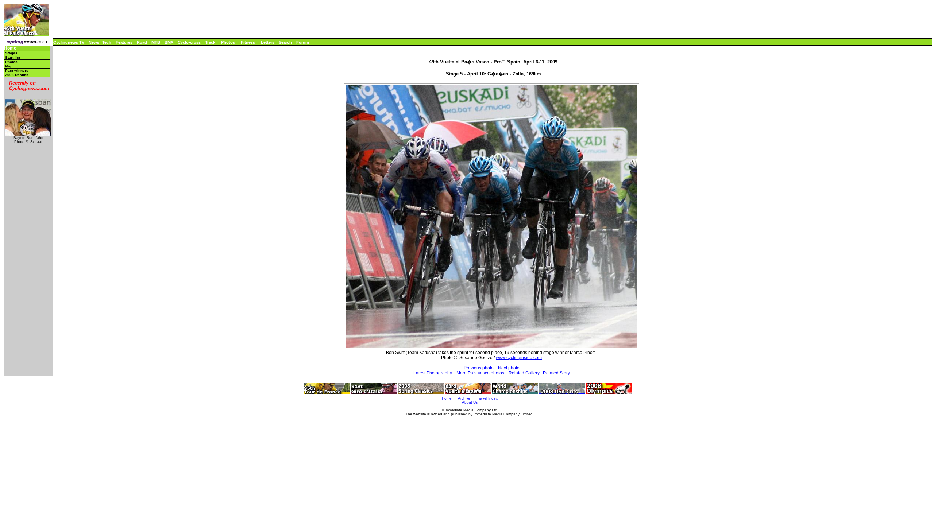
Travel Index (487, 398)
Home (10, 48)
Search (285, 42)
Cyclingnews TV (68, 42)
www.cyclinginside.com (519, 357)
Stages (11, 53)
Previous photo (479, 367)
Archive (464, 398)
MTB (155, 42)
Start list (12, 57)
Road (142, 42)
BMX (169, 42)
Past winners (16, 71)
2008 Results (16, 75)
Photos (228, 42)
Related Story (556, 373)
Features (124, 42)
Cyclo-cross (189, 42)
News (94, 42)
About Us (470, 402)
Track (210, 42)
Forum (302, 42)
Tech (106, 42)
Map (8, 66)
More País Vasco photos (480, 373)
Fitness (248, 42)
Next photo (509, 367)
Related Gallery (524, 373)
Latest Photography (432, 373)
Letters (267, 42)
